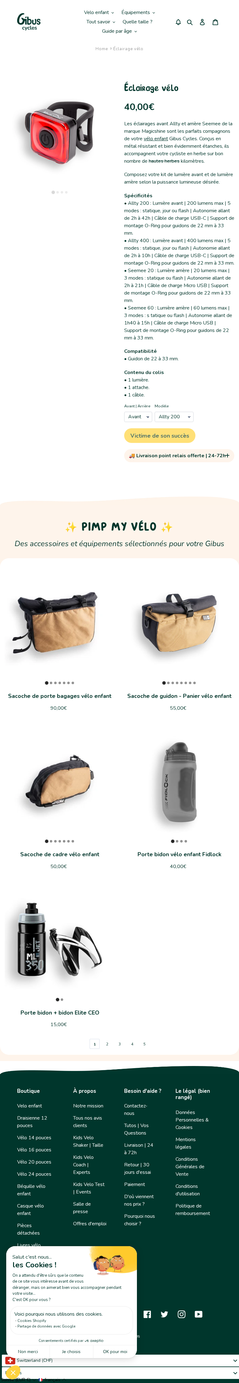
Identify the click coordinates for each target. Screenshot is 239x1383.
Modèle (162, 406)
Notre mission (88, 1105)
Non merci (28, 1352)
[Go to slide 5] (64, 683)
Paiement (134, 1184)
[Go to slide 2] (57, 192)
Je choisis (71, 1352)
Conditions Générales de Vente (190, 1167)
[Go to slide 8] (194, 683)
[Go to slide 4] (66, 192)
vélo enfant (156, 138)
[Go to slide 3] (62, 192)
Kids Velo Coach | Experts (83, 1165)
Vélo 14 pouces (34, 1137)
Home (102, 49)
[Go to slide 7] (73, 683)
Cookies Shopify (31, 1320)
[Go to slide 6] (68, 683)
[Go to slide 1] (53, 192)
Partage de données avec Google (46, 1326)
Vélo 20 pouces (34, 1162)
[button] (13, 1372)
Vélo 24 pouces (34, 1174)
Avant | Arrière (137, 406)
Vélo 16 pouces (34, 1149)
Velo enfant (29, 1105)
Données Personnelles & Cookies (192, 1120)
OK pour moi (115, 1352)
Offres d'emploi (89, 1223)
